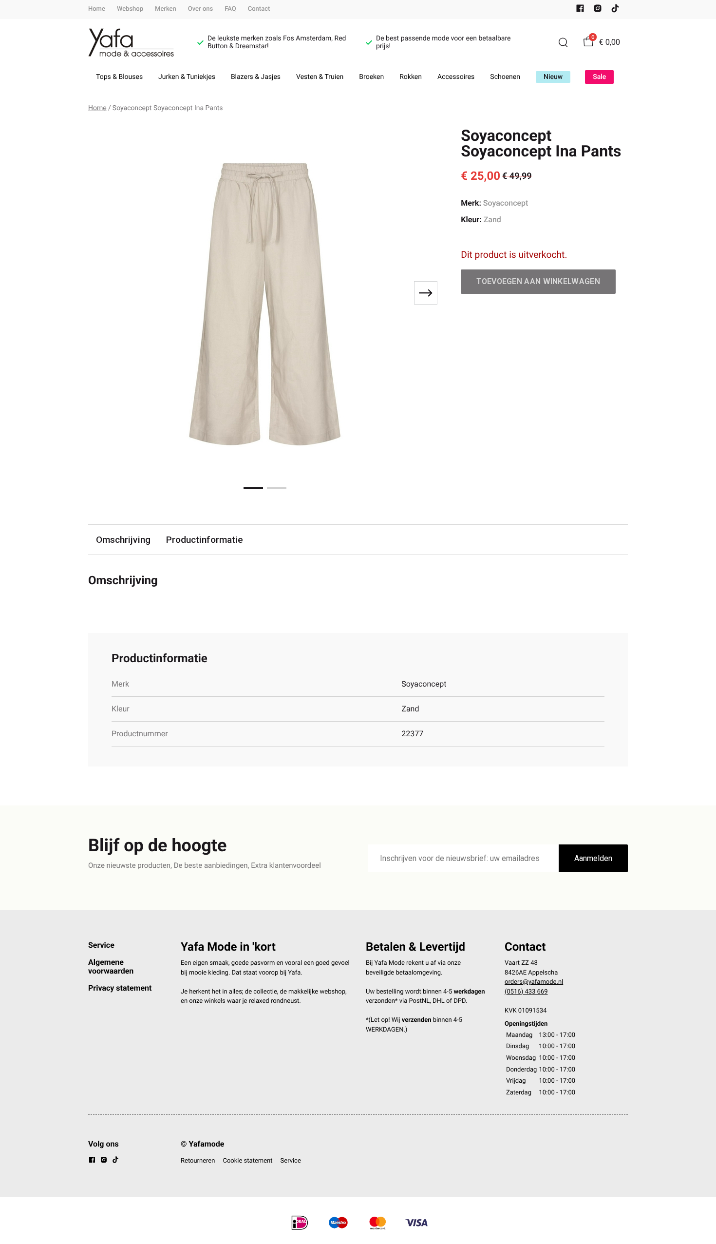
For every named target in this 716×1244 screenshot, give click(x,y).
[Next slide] (425, 293)
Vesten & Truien (319, 77)
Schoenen (505, 77)
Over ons (200, 9)
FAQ (230, 9)
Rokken (410, 77)
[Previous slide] (103, 293)
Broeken (371, 77)
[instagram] (598, 10)
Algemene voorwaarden (110, 966)
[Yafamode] (131, 42)
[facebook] (580, 10)
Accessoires (455, 77)
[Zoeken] (563, 42)
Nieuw (553, 77)
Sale (599, 77)
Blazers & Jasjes (256, 77)
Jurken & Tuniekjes (186, 77)
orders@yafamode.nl (534, 982)
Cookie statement (247, 1161)
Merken (165, 9)
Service (101, 945)
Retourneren (198, 1161)
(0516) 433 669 (526, 991)
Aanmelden (593, 858)
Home (96, 9)
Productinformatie (204, 539)
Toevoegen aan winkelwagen (538, 281)
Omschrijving (123, 539)
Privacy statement (119, 988)
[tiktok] (615, 10)
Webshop (130, 9)
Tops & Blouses (119, 77)
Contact (259, 9)
